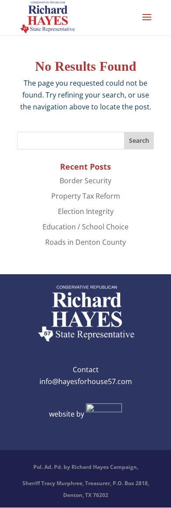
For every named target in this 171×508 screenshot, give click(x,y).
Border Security (85, 180)
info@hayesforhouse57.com (85, 381)
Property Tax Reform (85, 196)
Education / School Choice (85, 227)
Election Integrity (86, 211)
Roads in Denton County (85, 242)
